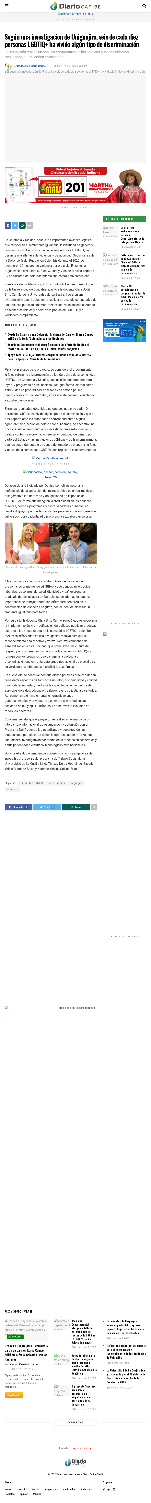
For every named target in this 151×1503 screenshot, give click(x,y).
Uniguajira (76, 783)
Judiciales (86, 1489)
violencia (12, 789)
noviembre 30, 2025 (120, 1387)
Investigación (56, 783)
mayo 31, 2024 (131, 247)
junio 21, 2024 (131, 309)
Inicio (8, 1489)
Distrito (36, 1489)
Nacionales (69, 1489)
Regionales (51, 1489)
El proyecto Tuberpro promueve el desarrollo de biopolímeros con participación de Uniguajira (84, 1395)
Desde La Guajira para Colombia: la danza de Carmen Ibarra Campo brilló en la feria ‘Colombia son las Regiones (50, 336)
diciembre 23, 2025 (24, 1369)
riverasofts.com (81, 1448)
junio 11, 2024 (131, 278)
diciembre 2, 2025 (119, 1363)
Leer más (13, 1395)
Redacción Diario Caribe (31, 66)
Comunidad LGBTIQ (31, 783)
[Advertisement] (124, 973)
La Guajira (81, 66)
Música (37, 1494)
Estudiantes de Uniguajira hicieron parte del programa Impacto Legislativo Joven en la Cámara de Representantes (125, 1327)
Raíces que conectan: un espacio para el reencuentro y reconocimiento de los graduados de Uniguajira (126, 1351)
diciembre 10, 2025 (85, 1409)
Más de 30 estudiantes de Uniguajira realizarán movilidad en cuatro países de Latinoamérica (133, 295)
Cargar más (75, 1422)
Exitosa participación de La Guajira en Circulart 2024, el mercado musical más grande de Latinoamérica (133, 264)
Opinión (23, 1494)
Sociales (10, 1494)
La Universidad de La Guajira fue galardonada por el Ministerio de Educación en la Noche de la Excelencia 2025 (126, 1376)
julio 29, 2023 (62, 66)
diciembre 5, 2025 (119, 1338)
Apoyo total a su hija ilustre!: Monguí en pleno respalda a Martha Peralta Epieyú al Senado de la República (49, 357)
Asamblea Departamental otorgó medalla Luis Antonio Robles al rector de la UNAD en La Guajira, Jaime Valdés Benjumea (48, 346)
